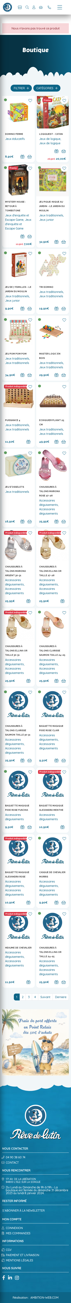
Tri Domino (46, 287)
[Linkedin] (10, 1278)
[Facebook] (3, 1278)
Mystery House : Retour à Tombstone (15, 206)
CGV (9, 1249)
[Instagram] (17, 1278)
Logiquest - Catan (51, 134)
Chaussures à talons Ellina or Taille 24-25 (50, 952)
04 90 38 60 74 (15, 1157)
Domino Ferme (14, 134)
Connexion (14, 1228)
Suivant (45, 997)
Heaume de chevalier (18, 947)
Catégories (45, 88)
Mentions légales (19, 1260)
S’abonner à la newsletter (23, 1210)
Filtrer (19, 88)
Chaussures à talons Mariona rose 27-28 (49, 491)
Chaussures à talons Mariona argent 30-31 (15, 571)
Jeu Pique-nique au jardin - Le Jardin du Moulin (52, 206)
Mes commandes (18, 1233)
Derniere (60, 997)
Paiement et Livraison (22, 1255)
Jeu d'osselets (14, 487)
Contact (12, 1162)
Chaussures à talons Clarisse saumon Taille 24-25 (52, 650)
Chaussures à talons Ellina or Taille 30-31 (16, 650)
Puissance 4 (12, 420)
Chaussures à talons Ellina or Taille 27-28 (50, 571)
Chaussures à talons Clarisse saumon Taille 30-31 (17, 730)
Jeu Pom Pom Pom (16, 354)
